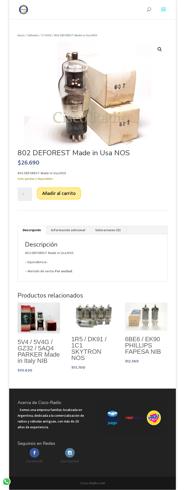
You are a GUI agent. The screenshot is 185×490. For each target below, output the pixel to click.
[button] (159, 49)
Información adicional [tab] (68, 230)
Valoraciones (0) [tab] (108, 230)
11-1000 (46, 35)
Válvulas (33, 35)
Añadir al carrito (59, 193)
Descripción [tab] (32, 230)
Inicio (21, 35)
